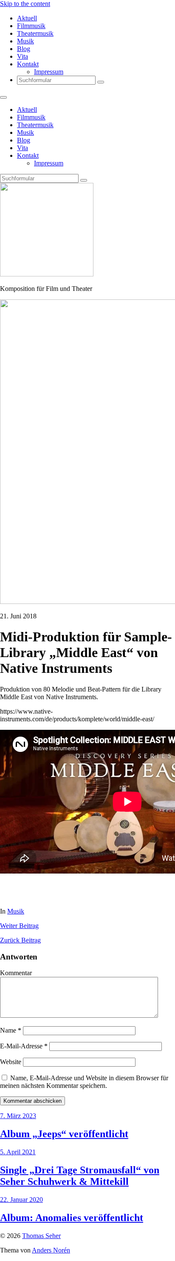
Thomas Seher (41, 1235)
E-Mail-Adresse (24, 1046)
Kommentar (16, 972)
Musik (25, 41)
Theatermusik (35, 33)
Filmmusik (31, 25)
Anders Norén (51, 1250)
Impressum (48, 71)
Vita (22, 56)
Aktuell (27, 18)
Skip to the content (25, 3)
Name (10, 1030)
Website (10, 1061)
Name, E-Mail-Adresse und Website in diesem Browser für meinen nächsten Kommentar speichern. (84, 1081)
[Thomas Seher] (46, 274)
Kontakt (28, 64)
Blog (23, 48)
